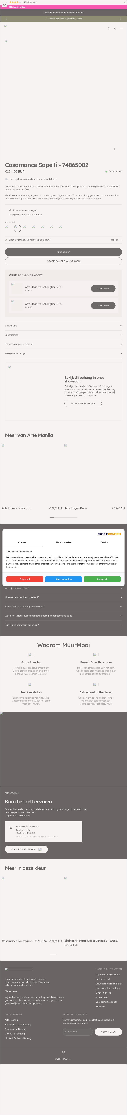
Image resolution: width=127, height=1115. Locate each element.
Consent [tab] (22, 542)
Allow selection (63, 579)
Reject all (25, 579)
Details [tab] (104, 542)
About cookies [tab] (63, 542)
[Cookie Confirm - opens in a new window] (109, 534)
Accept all (102, 579)
